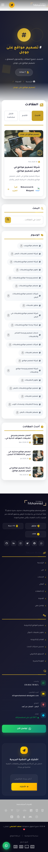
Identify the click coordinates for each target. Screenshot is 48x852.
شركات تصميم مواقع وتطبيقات (24, 345)
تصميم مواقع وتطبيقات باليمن (24, 388)
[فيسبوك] (34, 543)
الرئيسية (29, 82)
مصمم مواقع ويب (29, 246)
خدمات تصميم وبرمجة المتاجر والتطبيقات (23, 335)
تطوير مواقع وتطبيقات (27, 270)
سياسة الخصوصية (31, 836)
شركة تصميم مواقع (28, 361)
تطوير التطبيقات (30, 380)
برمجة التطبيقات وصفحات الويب (23, 404)
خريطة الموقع (15, 836)
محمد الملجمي (15, 827)
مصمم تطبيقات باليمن (27, 412)
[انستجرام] (20, 543)
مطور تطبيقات (30, 305)
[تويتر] (27, 543)
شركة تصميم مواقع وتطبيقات (24, 262)
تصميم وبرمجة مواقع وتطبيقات (24, 278)
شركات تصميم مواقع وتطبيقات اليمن (23, 295)
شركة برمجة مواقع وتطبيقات (25, 325)
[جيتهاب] (6, 543)
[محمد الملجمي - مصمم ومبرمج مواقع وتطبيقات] (39, 5)
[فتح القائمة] (3, 5)
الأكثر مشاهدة (11, 115)
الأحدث (37, 116)
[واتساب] (41, 543)
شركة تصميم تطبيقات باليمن (25, 254)
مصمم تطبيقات (30, 353)
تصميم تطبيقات (30, 396)
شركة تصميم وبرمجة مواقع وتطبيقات (23, 370)
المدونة (18, 82)
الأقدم (24, 116)
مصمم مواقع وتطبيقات (27, 286)
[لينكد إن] (13, 543)
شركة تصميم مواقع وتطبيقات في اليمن (23, 315)
